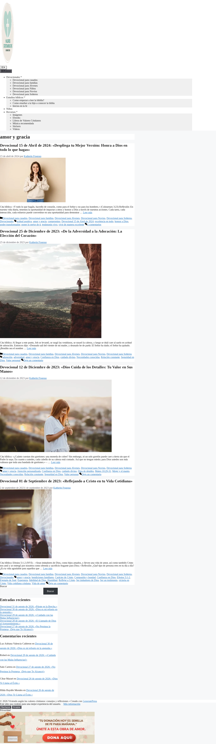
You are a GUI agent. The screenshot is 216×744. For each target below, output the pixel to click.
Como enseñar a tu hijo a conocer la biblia (34, 103)
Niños (9, 108)
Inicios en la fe (20, 106)
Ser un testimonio (108, 580)
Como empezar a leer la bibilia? (28, 100)
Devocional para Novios (25, 91)
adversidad (19, 357)
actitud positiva (24, 221)
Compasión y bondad (85, 577)
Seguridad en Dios (53, 474)
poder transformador (10, 224)
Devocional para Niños (24, 88)
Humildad (52, 580)
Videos (16, 129)
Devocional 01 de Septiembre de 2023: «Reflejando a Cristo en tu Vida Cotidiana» (66, 481)
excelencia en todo (104, 221)
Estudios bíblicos (14, 97)
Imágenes (17, 114)
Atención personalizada (29, 471)
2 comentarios (94, 224)
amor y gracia (40, 221)
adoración (7, 357)
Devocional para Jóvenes (25, 85)
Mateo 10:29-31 (103, 471)
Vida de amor (38, 583)
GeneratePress (90, 701)
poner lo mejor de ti (31, 224)
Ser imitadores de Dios (87, 580)
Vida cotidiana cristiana (19, 583)
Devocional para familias (25, 82)
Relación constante (110, 357)
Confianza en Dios (49, 357)
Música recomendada (23, 123)
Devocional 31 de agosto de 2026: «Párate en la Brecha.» (28, 606)
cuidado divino (67, 357)
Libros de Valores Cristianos (27, 120)
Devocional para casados (25, 80)
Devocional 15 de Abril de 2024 (78, 221)
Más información (71, 704)
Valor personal (13, 360)
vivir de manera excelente (71, 224)
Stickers (17, 126)
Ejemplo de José (8, 580)
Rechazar (5, 707)
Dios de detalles (86, 471)
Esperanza (23, 580)
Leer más (87, 212)
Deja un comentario (33, 360)
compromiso (54, 221)
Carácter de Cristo (64, 577)
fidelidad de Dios (37, 580)
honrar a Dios (121, 221)
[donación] (47, 742)
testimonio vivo (49, 224)
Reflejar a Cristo (67, 580)
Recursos (10, 112)
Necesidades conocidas (88, 357)
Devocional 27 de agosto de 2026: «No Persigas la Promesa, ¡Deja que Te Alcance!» (25, 628)
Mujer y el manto (120, 471)
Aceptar (16, 707)
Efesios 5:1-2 (123, 577)
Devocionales (13, 77)
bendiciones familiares (43, 577)
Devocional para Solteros (25, 94)
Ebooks (16, 117)
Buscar (3, 586)
